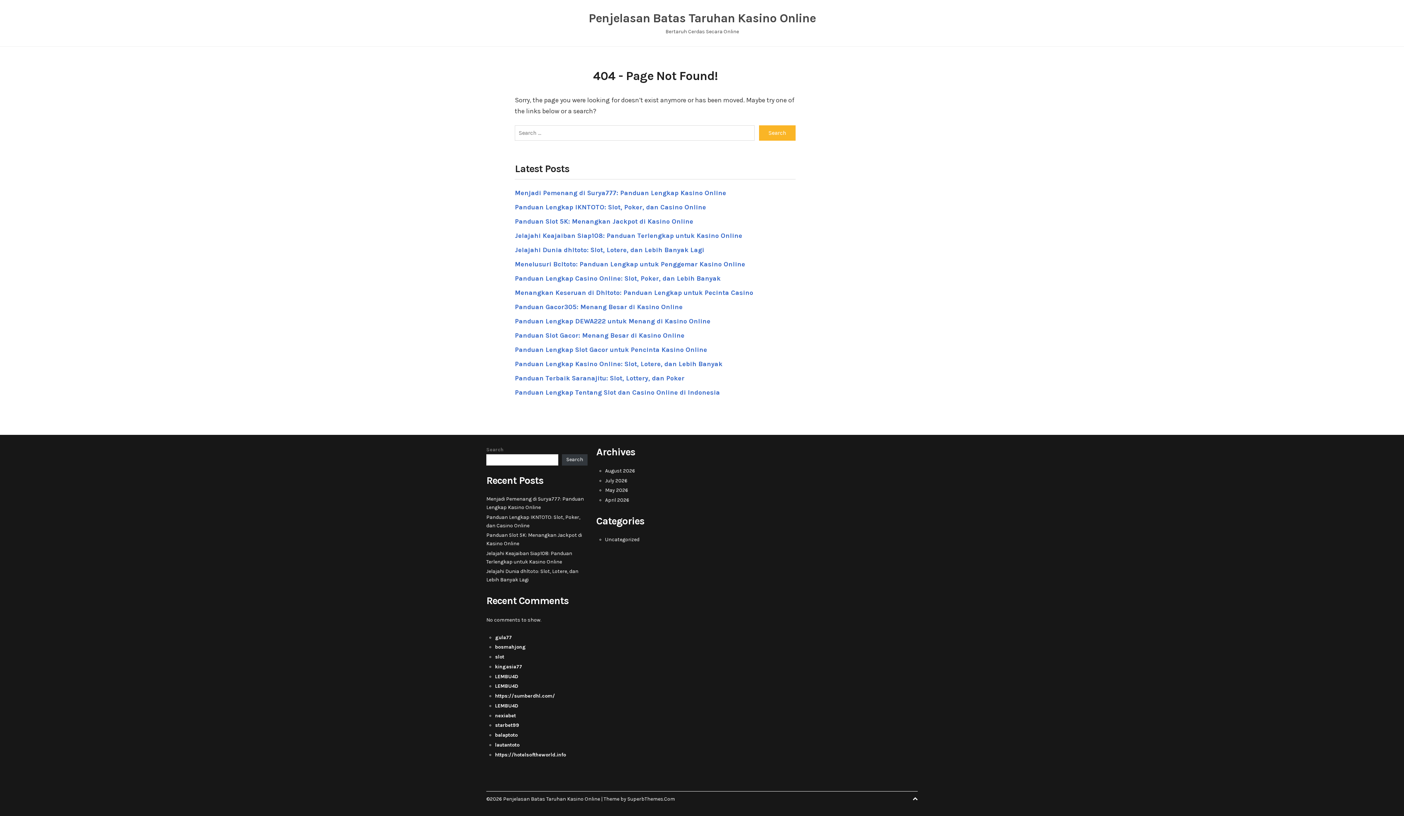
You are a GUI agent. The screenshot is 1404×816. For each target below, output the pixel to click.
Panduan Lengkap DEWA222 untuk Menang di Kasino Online (612, 321)
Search (494, 450)
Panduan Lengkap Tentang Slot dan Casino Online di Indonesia (617, 392)
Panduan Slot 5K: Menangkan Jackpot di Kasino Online (604, 221)
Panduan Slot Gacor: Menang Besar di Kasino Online (599, 335)
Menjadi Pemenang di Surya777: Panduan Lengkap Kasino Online (620, 193)
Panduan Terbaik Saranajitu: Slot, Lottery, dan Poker (599, 378)
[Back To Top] (915, 799)
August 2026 (620, 471)
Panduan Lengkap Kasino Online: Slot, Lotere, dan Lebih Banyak (618, 364)
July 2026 (616, 481)
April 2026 (617, 500)
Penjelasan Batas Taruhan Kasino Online (702, 18)
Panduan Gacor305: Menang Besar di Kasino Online (599, 307)
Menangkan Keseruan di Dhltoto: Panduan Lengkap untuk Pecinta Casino (634, 293)
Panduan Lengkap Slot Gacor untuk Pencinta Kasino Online (611, 350)
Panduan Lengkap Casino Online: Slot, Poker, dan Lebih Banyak (618, 278)
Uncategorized (622, 539)
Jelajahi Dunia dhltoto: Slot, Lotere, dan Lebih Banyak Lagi (609, 250)
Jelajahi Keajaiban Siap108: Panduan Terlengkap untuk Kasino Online (628, 236)
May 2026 (616, 490)
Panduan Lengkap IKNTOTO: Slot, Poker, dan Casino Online (610, 207)
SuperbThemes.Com (651, 799)
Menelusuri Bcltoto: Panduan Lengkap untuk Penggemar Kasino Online (630, 264)
